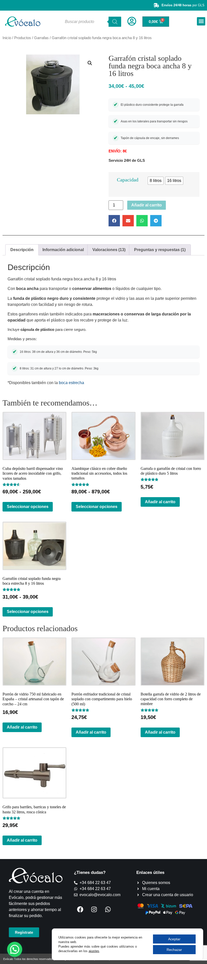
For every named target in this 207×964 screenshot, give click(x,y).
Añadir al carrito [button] (160, 502)
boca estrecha (71, 383)
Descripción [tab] (22, 250)
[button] (201, 21)
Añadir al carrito (146, 205)
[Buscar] (115, 22)
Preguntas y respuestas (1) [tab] (160, 250)
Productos (22, 38)
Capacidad (127, 179)
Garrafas (41, 38)
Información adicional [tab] (63, 250)
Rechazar (174, 950)
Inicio (7, 38)
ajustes (94, 951)
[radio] (155, 180)
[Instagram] (94, 909)
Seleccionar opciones (27, 506)
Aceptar (174, 939)
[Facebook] (80, 909)
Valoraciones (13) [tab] (108, 250)
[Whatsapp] (108, 909)
